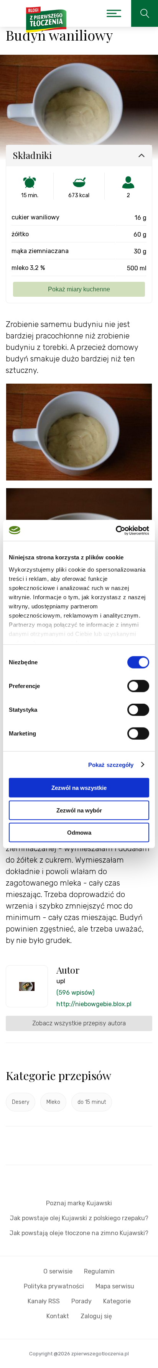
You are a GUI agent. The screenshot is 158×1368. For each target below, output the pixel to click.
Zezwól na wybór (79, 810)
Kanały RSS (44, 1301)
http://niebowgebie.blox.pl (94, 1004)
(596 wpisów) (75, 992)
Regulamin (99, 1271)
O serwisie (57, 1271)
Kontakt (57, 1316)
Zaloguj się (96, 1316)
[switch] (138, 686)
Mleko (53, 1102)
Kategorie (117, 1301)
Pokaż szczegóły (111, 764)
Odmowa (79, 832)
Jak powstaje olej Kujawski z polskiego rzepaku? (79, 1218)
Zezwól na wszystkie (79, 788)
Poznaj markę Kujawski (79, 1203)
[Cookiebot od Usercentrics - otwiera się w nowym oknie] (115, 530)
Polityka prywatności (54, 1286)
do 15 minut (91, 1102)
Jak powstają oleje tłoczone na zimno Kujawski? (79, 1233)
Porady (81, 1301)
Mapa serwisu (114, 1286)
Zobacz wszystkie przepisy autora (79, 1023)
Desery (20, 1102)
